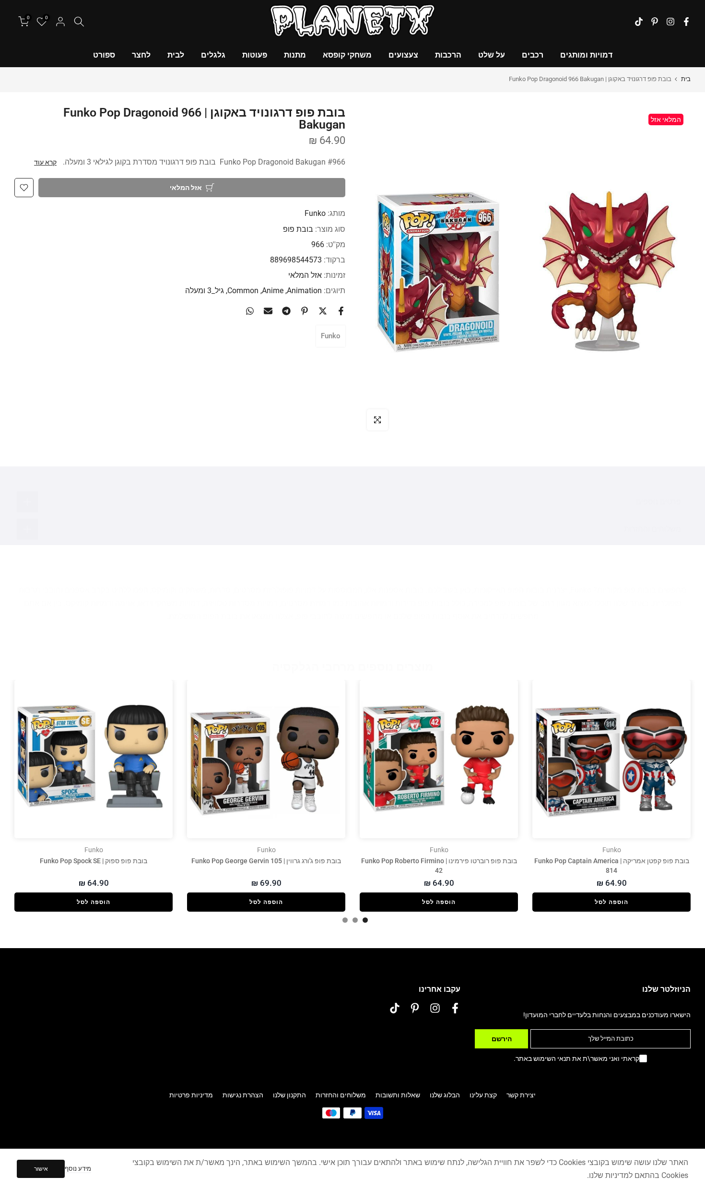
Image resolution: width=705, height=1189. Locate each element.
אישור (41, 1168)
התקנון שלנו (289, 1095)
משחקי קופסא (347, 54)
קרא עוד (45, 162)
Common (242, 290)
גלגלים (213, 54)
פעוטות (254, 54)
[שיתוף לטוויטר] (322, 311)
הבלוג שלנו (445, 1095)
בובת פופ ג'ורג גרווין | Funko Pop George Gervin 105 (266, 861)
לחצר (141, 54)
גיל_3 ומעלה (204, 290)
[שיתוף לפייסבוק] (341, 311)
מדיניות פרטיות (191, 1095)
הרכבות (448, 54)
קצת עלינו (483, 1095)
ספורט (104, 54)
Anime (272, 290)
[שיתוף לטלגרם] (286, 311)
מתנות (295, 54)
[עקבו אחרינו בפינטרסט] (654, 21)
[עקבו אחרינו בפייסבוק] (686, 21)
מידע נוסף (78, 1168)
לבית (175, 54)
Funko (315, 213)
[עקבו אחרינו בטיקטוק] (638, 21)
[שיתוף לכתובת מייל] (268, 311)
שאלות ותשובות (398, 1095)
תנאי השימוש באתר (543, 1058)
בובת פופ (298, 228)
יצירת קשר (521, 1095)
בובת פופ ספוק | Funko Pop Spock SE (93, 861)
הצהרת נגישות (243, 1095)
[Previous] (671, 759)
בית (686, 79)
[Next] (34, 759)
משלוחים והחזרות (341, 1095)
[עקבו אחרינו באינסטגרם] (670, 21)
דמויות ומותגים (586, 54)
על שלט (491, 54)
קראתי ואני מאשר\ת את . (576, 1058)
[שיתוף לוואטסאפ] (250, 311)
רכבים (532, 54)
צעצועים (403, 54)
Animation (304, 290)
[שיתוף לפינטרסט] (304, 311)
